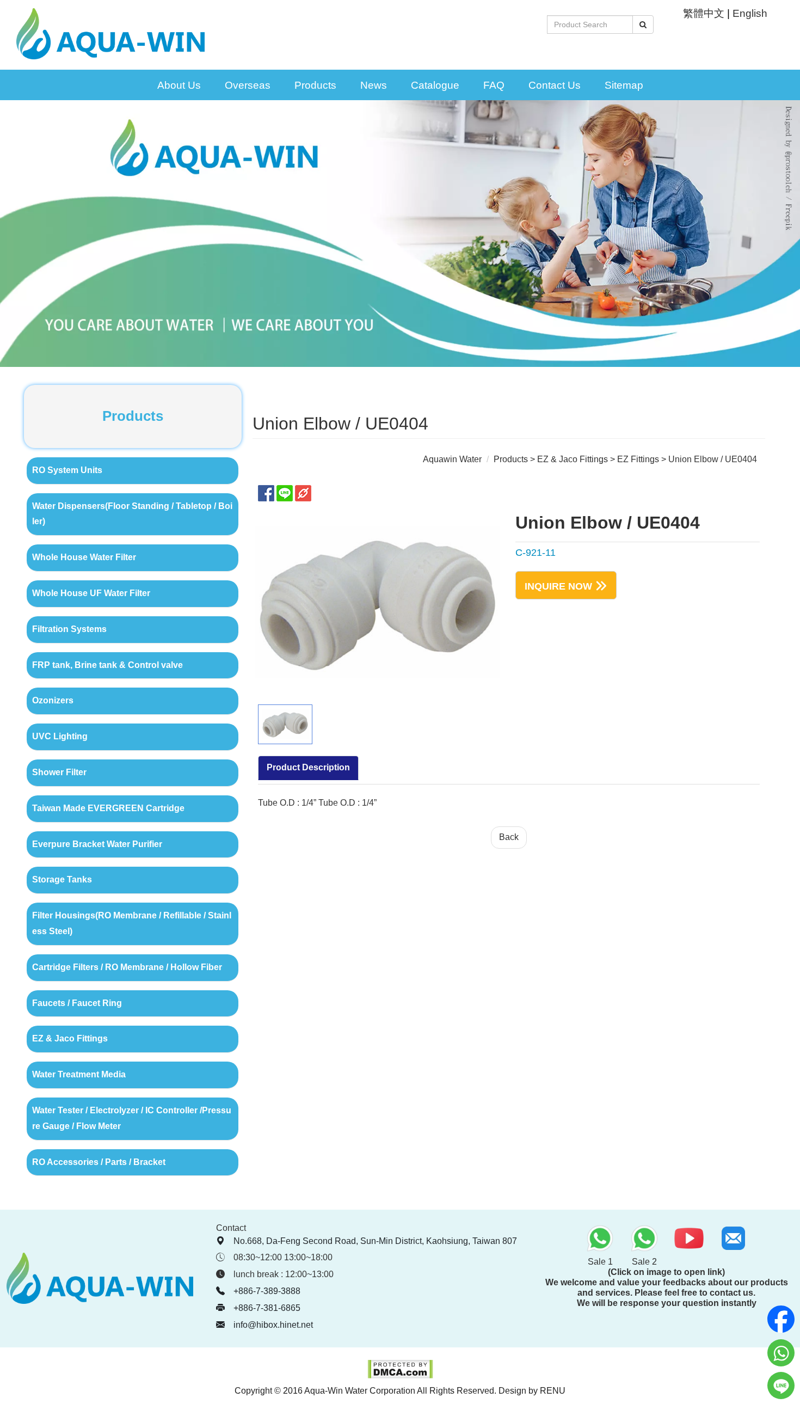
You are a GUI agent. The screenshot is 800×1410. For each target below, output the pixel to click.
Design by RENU (532, 1390)
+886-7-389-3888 (266, 1291)
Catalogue (435, 85)
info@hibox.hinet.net (273, 1324)
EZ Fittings (638, 459)
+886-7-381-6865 (266, 1308)
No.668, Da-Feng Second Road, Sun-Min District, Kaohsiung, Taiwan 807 (375, 1241)
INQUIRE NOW (558, 586)
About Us (179, 85)
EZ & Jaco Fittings (572, 459)
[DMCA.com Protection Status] (400, 1376)
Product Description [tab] (308, 767)
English (750, 13)
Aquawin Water (452, 459)
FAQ (493, 85)
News (373, 85)
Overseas (247, 85)
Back (509, 837)
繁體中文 (703, 13)
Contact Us (554, 85)
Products (315, 85)
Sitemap (624, 85)
